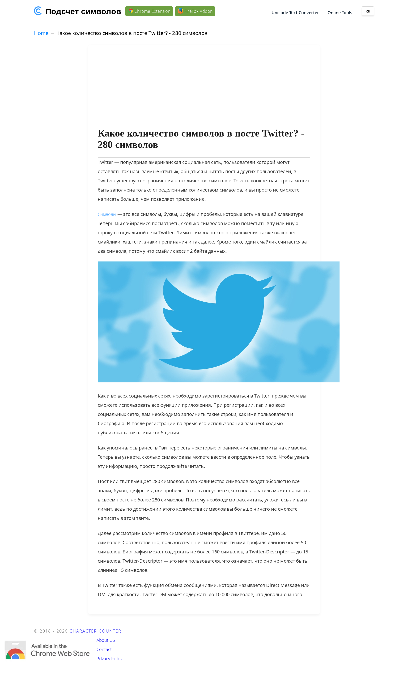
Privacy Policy (109, 658)
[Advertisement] (204, 90)
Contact (104, 649)
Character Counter (95, 631)
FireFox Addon (198, 11)
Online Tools (339, 12)
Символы (107, 214)
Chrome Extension (152, 11)
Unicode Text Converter (295, 12)
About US (106, 640)
